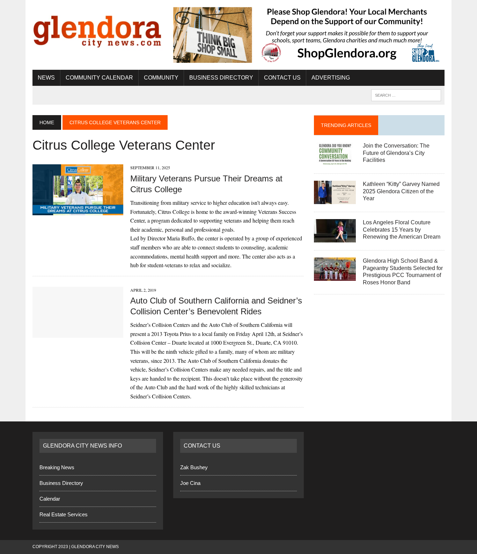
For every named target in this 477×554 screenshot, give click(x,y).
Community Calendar (99, 78)
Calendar (49, 499)
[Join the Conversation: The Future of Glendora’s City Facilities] (335, 161)
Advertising (330, 78)
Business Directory (221, 78)
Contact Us (282, 78)
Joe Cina (190, 483)
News (46, 78)
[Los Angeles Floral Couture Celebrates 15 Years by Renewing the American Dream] (335, 237)
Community (161, 78)
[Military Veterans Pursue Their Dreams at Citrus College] (77, 211)
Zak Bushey (194, 467)
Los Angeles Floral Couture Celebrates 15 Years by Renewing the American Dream (401, 229)
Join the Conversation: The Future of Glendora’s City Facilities (396, 153)
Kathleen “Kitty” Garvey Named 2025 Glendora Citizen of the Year (401, 191)
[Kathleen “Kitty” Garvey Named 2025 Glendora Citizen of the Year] (335, 199)
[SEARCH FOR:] (406, 95)
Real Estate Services (63, 514)
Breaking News (56, 467)
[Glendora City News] (97, 29)
